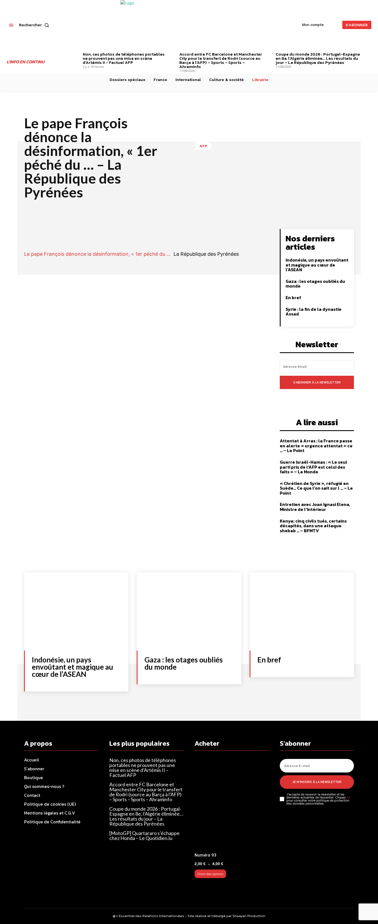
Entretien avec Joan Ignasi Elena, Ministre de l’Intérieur (315, 507)
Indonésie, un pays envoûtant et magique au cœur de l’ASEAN (317, 265)
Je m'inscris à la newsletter (316, 781)
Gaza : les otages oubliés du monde (315, 283)
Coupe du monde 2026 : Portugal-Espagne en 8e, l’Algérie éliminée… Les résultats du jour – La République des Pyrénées (318, 58)
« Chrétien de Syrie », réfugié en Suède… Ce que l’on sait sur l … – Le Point (316, 488)
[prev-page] (74, 54)
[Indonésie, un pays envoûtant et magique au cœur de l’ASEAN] (76, 611)
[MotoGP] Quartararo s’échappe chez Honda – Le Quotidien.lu (144, 835)
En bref (293, 297)
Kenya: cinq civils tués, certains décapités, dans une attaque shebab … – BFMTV (313, 526)
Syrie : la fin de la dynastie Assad (313, 311)
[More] (249, 234)
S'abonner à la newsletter (317, 382)
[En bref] (302, 611)
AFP (204, 145)
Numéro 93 (205, 855)
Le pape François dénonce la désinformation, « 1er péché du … (97, 254)
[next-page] (369, 54)
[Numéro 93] (232, 804)
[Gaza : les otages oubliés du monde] (189, 611)
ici (348, 797)
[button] (35, 25)
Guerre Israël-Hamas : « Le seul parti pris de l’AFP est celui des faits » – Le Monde (313, 467)
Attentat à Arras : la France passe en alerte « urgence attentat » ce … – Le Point (316, 445)
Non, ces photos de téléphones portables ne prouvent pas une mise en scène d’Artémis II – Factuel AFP (124, 58)
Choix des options (210, 874)
